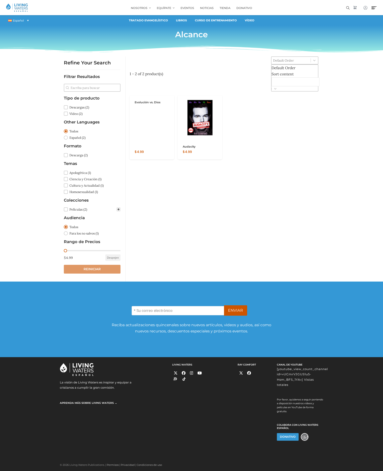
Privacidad (128, 464)
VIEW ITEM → (143, 155)
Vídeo (249, 20)
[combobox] (295, 75)
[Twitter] (175, 373)
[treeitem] (92, 107)
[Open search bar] (348, 7)
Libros (181, 20)
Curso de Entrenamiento (216, 20)
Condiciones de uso (149, 464)
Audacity (189, 146)
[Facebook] (183, 373)
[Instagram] (191, 373)
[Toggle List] (275, 88)
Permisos (113, 464)
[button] (92, 107)
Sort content (282, 74)
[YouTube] (199, 373)
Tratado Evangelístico (148, 20)
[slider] (65, 250)
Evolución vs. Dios (147, 102)
